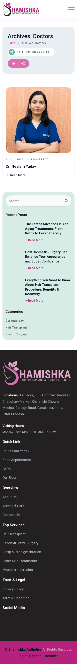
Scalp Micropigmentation (21, 552)
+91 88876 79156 (37, 52)
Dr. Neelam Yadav (21, 166)
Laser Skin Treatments (19, 561)
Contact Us (11, 515)
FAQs (6, 469)
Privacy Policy (13, 589)
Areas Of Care (13, 506)
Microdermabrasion (17, 570)
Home (11, 43)
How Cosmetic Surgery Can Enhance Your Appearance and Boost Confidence (46, 256)
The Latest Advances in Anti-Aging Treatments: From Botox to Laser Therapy (47, 228)
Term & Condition (15, 598)
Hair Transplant (16, 327)
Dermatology (15, 320)
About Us (9, 497)
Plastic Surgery (16, 334)
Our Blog (9, 478)
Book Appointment (16, 460)
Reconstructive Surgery (20, 543)
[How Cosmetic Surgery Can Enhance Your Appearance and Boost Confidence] (14, 258)
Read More (17, 175)
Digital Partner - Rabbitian (38, 656)
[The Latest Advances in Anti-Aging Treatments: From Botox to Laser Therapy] (14, 230)
